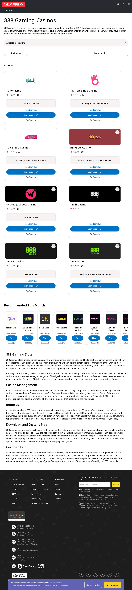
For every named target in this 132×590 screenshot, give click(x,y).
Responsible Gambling (39, 503)
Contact (58, 489)
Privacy (90, 503)
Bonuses (15, 494)
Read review (31, 109)
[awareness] (26, 566)
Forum (15, 498)
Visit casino (29, 115)
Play (12, 338)
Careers (58, 494)
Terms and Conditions (39, 489)
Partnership (59, 480)
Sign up (116, 485)
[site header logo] (13, 4)
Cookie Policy (36, 498)
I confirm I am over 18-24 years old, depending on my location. (99, 490)
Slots (14, 489)
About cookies (93, 585)
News (14, 503)
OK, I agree (113, 585)
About (57, 484)
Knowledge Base (37, 480)
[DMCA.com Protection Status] (19, 575)
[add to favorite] (53, 75)
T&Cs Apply (31, 120)
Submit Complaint (37, 484)
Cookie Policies (102, 503)
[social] (81, 574)
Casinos (15, 480)
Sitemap (58, 498)
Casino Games (18, 484)
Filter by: (17, 53)
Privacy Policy (36, 494)
